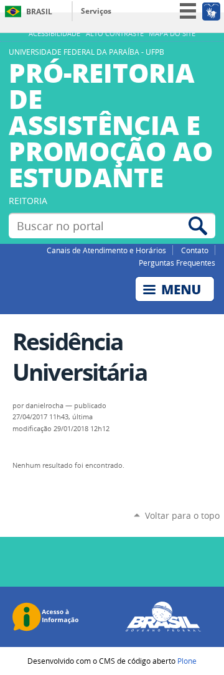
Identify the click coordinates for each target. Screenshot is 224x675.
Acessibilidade (54, 33)
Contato (194, 250)
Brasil (39, 11)
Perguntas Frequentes (177, 263)
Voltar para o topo (182, 515)
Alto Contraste (115, 33)
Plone (187, 661)
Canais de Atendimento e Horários (106, 250)
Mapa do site (172, 33)
